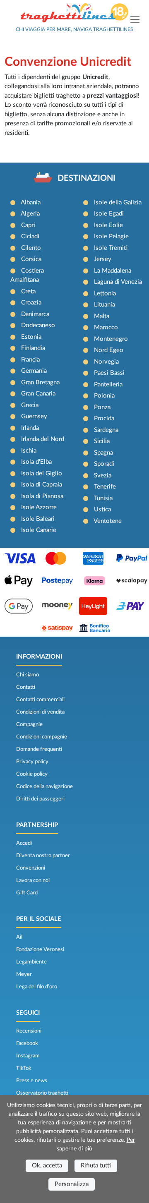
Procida (104, 418)
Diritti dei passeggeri (40, 799)
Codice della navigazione (44, 786)
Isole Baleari (38, 519)
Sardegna (106, 430)
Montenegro (111, 339)
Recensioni (28, 1031)
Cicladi (30, 236)
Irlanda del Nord (42, 439)
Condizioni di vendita (40, 712)
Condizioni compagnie (41, 737)
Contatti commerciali (40, 699)
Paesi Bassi (109, 373)
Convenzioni (30, 868)
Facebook (27, 1043)
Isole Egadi (109, 214)
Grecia (29, 405)
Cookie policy (32, 774)
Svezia (102, 475)
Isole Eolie (108, 225)
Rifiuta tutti (96, 1165)
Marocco (106, 327)
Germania (34, 371)
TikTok (23, 1068)
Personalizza (72, 1184)
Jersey (102, 259)
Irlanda (30, 428)
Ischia (28, 451)
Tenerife (105, 487)
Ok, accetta (47, 1165)
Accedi (24, 843)
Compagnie (29, 724)
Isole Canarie (38, 530)
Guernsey (34, 416)
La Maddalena (112, 271)
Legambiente (31, 962)
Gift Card (27, 893)
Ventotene (108, 521)
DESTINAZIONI (86, 178)
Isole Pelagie (111, 236)
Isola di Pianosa (42, 496)
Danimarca (35, 314)
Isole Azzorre (39, 507)
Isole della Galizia (118, 202)
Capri (28, 225)
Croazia (31, 303)
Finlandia (33, 348)
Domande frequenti (39, 749)
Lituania (104, 305)
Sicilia (102, 441)
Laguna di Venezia (118, 282)
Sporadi (104, 464)
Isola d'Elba (36, 462)
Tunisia (103, 498)
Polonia (104, 396)
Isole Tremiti (110, 248)
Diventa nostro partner (43, 855)
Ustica (102, 509)
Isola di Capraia (41, 485)
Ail (19, 937)
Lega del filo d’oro (36, 987)
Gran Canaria (38, 394)
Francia (30, 360)
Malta (101, 316)
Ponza (102, 407)
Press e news (31, 1080)
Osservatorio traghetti (42, 1093)
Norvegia (106, 362)
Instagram (28, 1056)
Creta (28, 291)
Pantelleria (108, 384)
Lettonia (105, 293)
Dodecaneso (38, 325)
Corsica (31, 259)
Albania (31, 202)
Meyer (24, 974)
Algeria (30, 214)
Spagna (103, 453)
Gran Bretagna (40, 382)
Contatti (25, 687)
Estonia (31, 337)
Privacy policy (32, 761)
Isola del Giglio (41, 473)
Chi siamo (27, 675)
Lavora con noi (33, 880)
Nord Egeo (108, 350)
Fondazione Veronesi (40, 949)
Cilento (31, 248)
